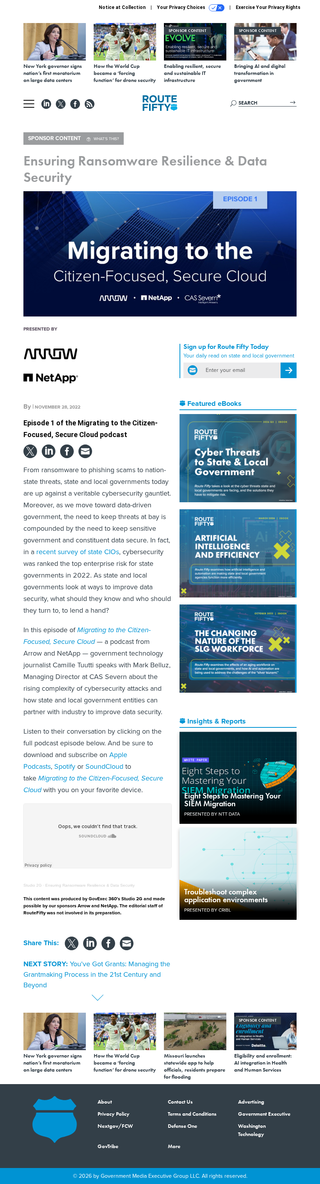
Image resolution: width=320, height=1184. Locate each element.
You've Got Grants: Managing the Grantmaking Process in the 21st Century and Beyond (96, 974)
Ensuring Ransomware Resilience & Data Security (90, 885)
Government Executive (264, 1113)
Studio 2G (32, 885)
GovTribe (108, 1146)
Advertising (251, 1101)
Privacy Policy (114, 1113)
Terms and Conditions (192, 1113)
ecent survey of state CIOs (79, 552)
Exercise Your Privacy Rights (268, 7)
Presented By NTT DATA (212, 814)
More (174, 1146)
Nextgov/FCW (115, 1125)
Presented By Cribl (207, 910)
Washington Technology (252, 1130)
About (105, 1101)
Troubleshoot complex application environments (226, 896)
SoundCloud (104, 766)
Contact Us (180, 1101)
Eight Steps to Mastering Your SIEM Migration (232, 800)
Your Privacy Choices (181, 7)
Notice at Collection (122, 7)
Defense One (182, 1125)
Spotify (64, 766)
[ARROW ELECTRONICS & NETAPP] (50, 365)
